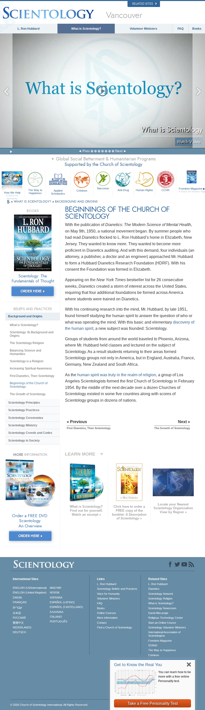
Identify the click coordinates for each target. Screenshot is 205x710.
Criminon (81, 190)
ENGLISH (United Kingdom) (29, 592)
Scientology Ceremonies (25, 418)
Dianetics (154, 588)
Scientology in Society (24, 440)
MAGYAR (55, 587)
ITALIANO (56, 616)
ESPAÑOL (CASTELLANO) (66, 606)
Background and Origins (25, 316)
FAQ (181, 28)
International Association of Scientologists (164, 634)
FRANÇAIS (19, 602)
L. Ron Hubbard (29, 28)
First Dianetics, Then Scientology (32, 376)
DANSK (17, 597)
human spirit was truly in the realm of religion (116, 375)
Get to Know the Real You (138, 664)
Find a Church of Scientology (114, 627)
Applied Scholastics (58, 192)
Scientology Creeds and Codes (30, 433)
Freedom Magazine (160, 640)
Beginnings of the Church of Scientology (29, 384)
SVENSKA (56, 597)
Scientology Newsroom (162, 608)
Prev (86, 151)
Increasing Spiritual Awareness (31, 368)
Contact (101, 622)
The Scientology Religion (27, 343)
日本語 (17, 612)
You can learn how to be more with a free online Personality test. (174, 676)
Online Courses (106, 612)
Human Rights (144, 190)
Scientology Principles (24, 402)
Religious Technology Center (165, 617)
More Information (107, 617)
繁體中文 (18, 622)
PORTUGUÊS (58, 621)
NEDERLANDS (22, 627)
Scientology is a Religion (27, 361)
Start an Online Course (162, 622)
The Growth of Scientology (28, 394)
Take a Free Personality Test (153, 703)
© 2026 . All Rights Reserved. (49, 704)
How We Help (12, 193)
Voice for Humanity (108, 593)
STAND (152, 645)
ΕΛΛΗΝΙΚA (56, 611)
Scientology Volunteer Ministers (167, 627)
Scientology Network (160, 593)
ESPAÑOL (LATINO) (62, 602)
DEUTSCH (19, 632)
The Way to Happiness (35, 191)
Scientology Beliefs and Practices (117, 588)
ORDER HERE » (32, 291)
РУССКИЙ (19, 617)
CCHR (166, 190)
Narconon (103, 188)
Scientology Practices (24, 410)
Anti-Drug (123, 190)
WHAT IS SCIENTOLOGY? (33, 201)
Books (197, 28)
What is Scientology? (86, 28)
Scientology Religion (160, 598)
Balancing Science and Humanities (25, 352)
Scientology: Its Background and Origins (32, 334)
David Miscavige (158, 612)
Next (118, 151)
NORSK (55, 592)
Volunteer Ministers (143, 28)
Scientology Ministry (22, 425)
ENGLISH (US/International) (30, 587)
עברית (17, 607)
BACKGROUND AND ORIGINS (76, 201)
